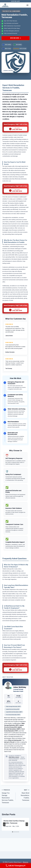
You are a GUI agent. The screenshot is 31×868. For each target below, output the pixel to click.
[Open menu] (27, 5)
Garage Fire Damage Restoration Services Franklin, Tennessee (7, 796)
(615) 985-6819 (15, 1)
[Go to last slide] (4, 824)
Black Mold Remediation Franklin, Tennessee (25, 795)
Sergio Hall (8, 826)
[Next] (27, 824)
